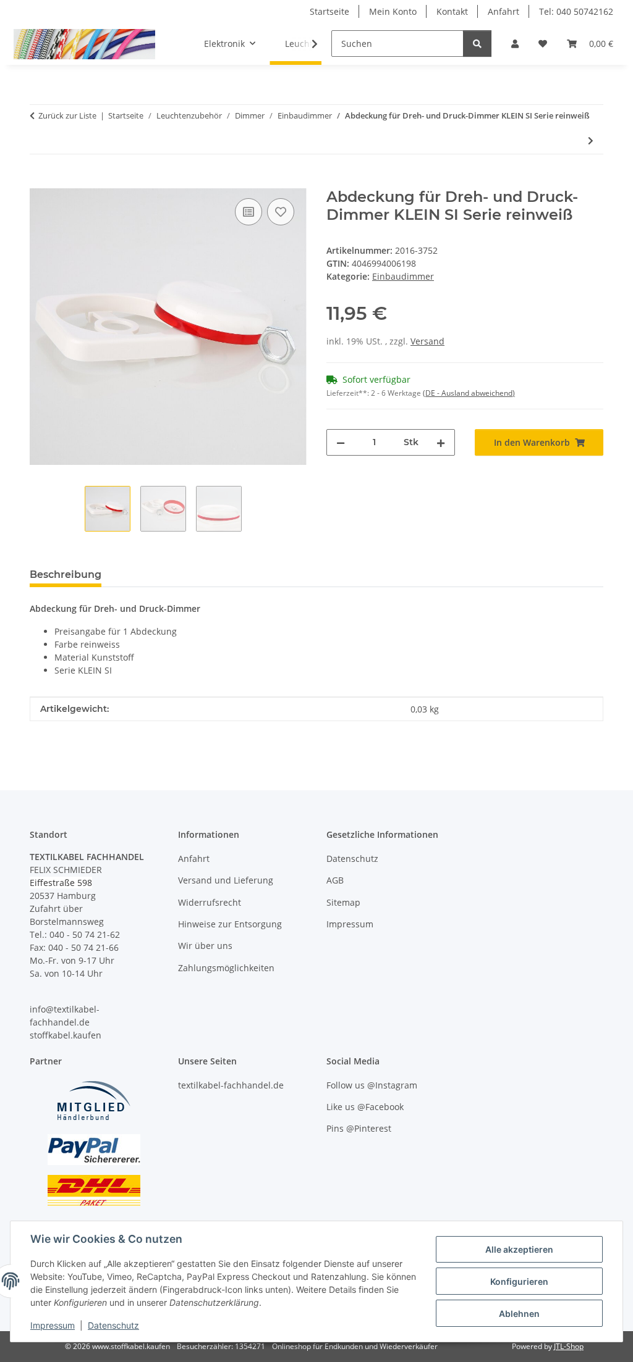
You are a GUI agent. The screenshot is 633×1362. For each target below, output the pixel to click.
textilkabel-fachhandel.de (231, 1085)
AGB (335, 880)
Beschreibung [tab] (65, 574)
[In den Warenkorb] (39, 181)
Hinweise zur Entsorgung (230, 924)
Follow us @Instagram (371, 1085)
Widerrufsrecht (209, 902)
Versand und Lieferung (225, 880)
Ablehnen (519, 1313)
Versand (427, 341)
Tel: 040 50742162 (576, 11)
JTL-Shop (569, 1346)
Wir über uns (205, 945)
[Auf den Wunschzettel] (280, 211)
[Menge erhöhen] (440, 442)
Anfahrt (503, 11)
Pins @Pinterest (358, 1128)
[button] (515, 43)
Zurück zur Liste (67, 115)
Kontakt (452, 11)
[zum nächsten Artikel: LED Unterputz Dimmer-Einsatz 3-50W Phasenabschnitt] (590, 140)
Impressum (52, 1325)
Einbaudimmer (403, 276)
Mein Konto (393, 11)
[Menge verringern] (340, 442)
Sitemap (343, 902)
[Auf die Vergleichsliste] (248, 211)
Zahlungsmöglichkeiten (226, 968)
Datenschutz (113, 1325)
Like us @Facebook (365, 1107)
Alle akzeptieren (519, 1249)
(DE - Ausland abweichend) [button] (469, 393)
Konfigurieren (519, 1281)
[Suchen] (477, 43)
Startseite (329, 11)
